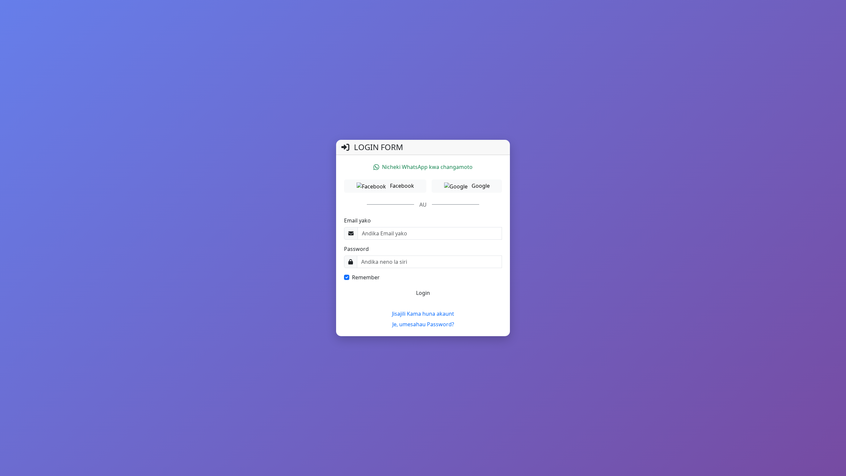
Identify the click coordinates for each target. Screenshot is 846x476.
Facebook (401, 185)
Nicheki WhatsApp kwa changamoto (427, 167)
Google (480, 185)
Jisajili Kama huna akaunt (423, 313)
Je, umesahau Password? (423, 324)
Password (356, 249)
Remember (366, 277)
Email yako (357, 220)
